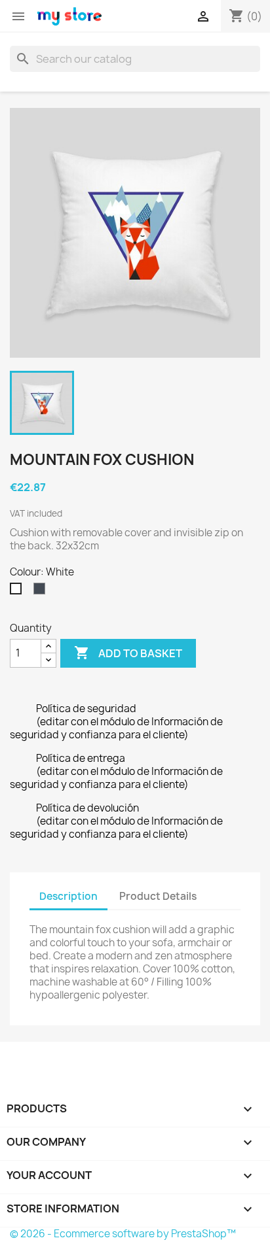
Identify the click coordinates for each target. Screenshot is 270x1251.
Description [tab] (68, 896)
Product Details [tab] (158, 896)
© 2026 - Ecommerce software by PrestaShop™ (123, 1234)
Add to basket (128, 652)
